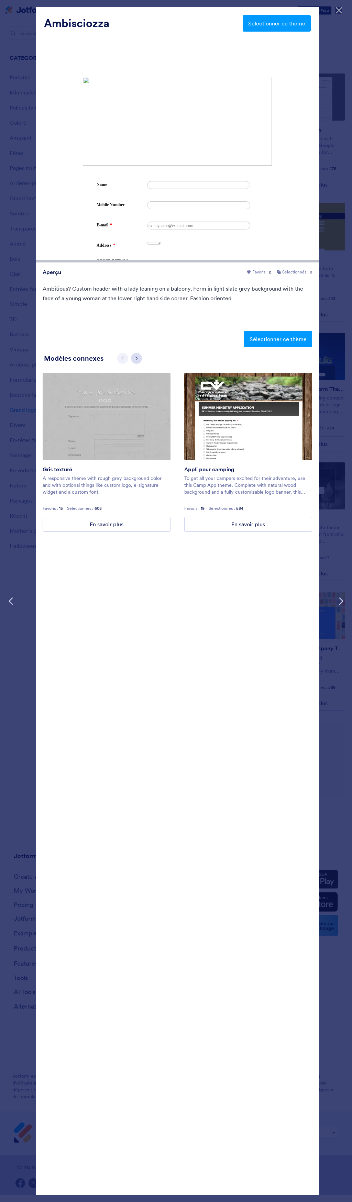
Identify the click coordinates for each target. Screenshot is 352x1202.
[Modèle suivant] (341, 601)
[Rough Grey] (106, 416)
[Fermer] (338, 10)
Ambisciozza (76, 23)
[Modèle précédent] (11, 601)
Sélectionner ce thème (276, 23)
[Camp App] (248, 416)
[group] (106, 452)
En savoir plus (106, 524)
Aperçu (52, 272)
